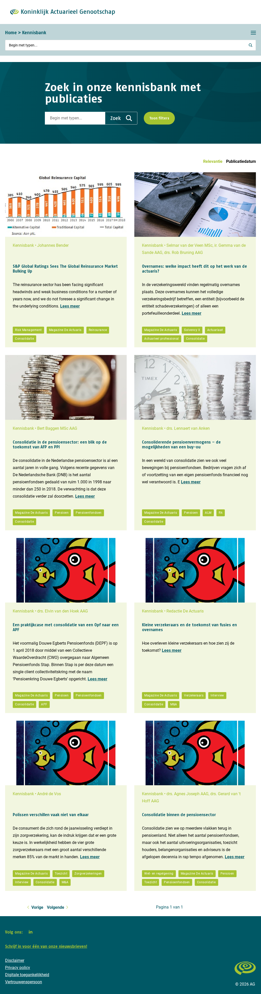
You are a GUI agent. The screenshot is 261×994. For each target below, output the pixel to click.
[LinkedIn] (30, 932)
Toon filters (159, 118)
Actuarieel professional (161, 338)
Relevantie (213, 161)
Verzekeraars (193, 695)
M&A (173, 704)
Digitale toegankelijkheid (27, 974)
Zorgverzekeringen (88, 873)
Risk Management (28, 330)
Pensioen (62, 512)
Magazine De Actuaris (65, 330)
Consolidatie (24, 338)
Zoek (115, 118)
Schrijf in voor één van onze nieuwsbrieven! (46, 946)
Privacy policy (17, 967)
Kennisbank (34, 32)
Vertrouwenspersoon (23, 981)
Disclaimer (14, 960)
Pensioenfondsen (89, 512)
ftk (221, 512)
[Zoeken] (251, 45)
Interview (217, 695)
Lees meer (70, 306)
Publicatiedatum (241, 161)
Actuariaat (215, 330)
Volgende (55, 907)
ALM (208, 512)
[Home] (245, 977)
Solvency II (192, 330)
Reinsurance (98, 330)
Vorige (37, 907)
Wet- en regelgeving (159, 873)
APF (44, 704)
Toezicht (61, 873)
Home (11, 32)
